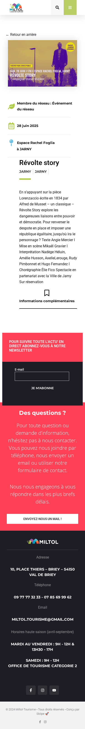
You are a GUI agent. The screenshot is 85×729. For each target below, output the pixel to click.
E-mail (19, 369)
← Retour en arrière (21, 34)
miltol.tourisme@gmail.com (42, 619)
